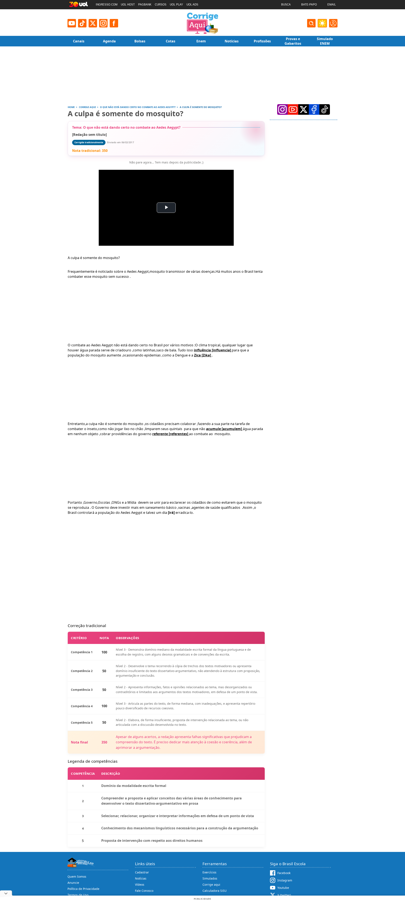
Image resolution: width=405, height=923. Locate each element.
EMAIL (331, 4)
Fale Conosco (144, 891)
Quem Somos (77, 876)
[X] (93, 23)
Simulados (209, 878)
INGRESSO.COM (106, 4)
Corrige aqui (211, 885)
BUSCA (286, 4)
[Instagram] (103, 23)
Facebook (283, 873)
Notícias (140, 878)
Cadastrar (142, 872)
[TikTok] (82, 23)
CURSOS (160, 4)
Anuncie (73, 883)
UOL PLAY (176, 4)
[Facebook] (314, 109)
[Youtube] (72, 23)
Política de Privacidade (83, 889)
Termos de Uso (78, 895)
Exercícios (209, 872)
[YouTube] (293, 109)
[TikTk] (324, 109)
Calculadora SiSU (214, 891)
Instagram (284, 880)
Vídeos (139, 885)
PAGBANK (144, 4)
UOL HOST (128, 4)
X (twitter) (284, 895)
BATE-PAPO (309, 4)
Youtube (283, 888)
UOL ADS (192, 4)
